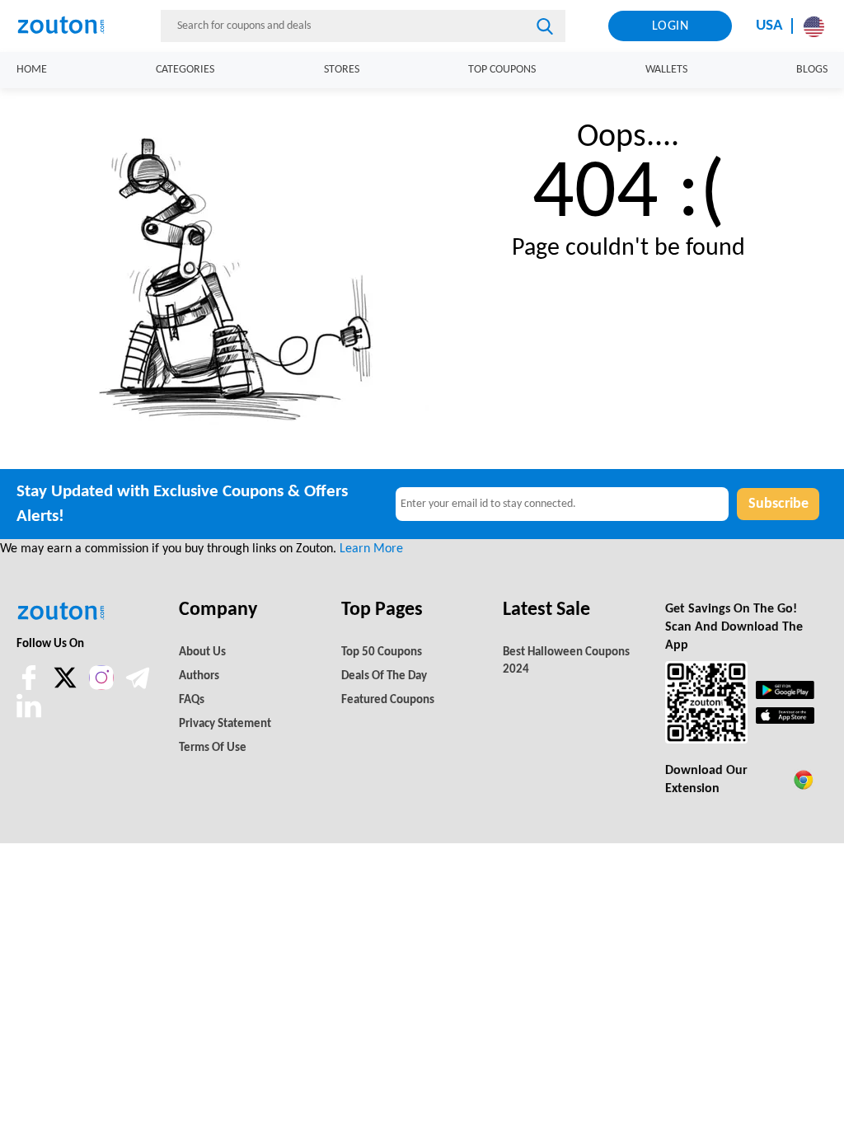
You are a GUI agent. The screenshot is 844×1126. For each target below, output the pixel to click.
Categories (185, 69)
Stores (341, 69)
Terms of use (212, 748)
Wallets (666, 69)
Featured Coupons (387, 700)
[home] (67, 25)
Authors (199, 676)
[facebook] (30, 686)
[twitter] (67, 686)
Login (670, 26)
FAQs (191, 700)
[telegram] (137, 686)
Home (31, 69)
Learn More (371, 549)
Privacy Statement (225, 724)
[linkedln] (28, 714)
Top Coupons (502, 69)
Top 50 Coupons (381, 652)
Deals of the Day (384, 676)
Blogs (812, 69)
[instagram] (101, 677)
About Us (202, 652)
